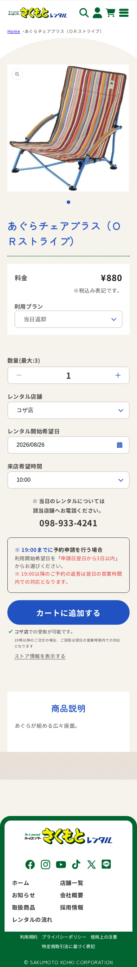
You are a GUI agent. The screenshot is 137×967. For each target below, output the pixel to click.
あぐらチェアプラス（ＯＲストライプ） (64, 31)
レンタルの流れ (32, 919)
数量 (23, 360)
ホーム (21, 882)
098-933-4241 (68, 522)
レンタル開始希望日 (33, 431)
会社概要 (71, 895)
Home (13, 31)
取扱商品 (23, 907)
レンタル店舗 (25, 396)
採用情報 (71, 907)
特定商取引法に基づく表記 (68, 946)
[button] (68, 202)
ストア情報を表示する (40, 655)
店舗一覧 (71, 882)
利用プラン (28, 306)
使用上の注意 (104, 937)
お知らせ (23, 895)
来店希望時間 (25, 466)
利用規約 (29, 937)
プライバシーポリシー (64, 937)
